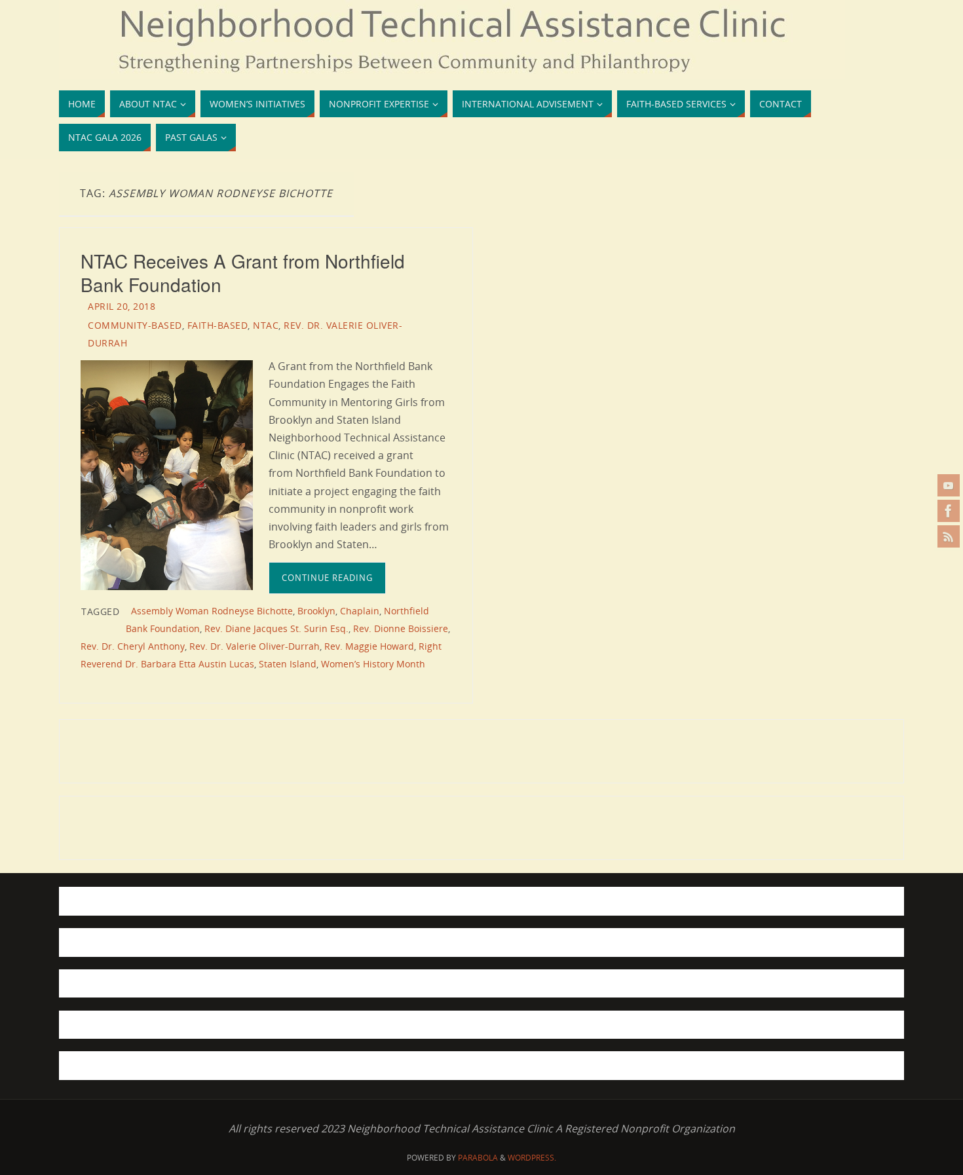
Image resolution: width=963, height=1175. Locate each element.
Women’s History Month (373, 664)
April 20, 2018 (121, 306)
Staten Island (287, 664)
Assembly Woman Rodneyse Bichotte (212, 611)
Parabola (478, 1157)
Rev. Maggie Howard (369, 646)
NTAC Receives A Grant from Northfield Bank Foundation (243, 272)
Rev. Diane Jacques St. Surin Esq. (276, 628)
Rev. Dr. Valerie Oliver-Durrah (254, 646)
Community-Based (135, 325)
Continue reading (327, 578)
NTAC (265, 325)
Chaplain (359, 611)
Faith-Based (217, 325)
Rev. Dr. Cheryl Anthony (133, 646)
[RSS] (948, 536)
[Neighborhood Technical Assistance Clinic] (948, 511)
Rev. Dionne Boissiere (400, 628)
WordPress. (532, 1157)
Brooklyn (316, 611)
